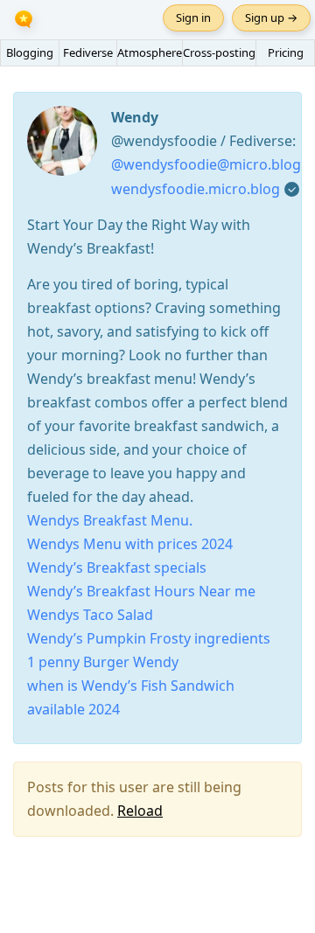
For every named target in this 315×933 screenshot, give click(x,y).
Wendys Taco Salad (90, 614)
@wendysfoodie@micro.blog (206, 164)
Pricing (286, 52)
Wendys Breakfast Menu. (109, 520)
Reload (140, 810)
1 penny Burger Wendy (102, 662)
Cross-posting (219, 52)
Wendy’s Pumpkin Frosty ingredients (148, 638)
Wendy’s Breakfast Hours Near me (141, 591)
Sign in (193, 17)
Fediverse (88, 52)
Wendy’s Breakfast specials (116, 567)
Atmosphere (149, 52)
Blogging (29, 52)
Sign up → (271, 17)
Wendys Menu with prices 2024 (130, 544)
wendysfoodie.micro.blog (195, 188)
